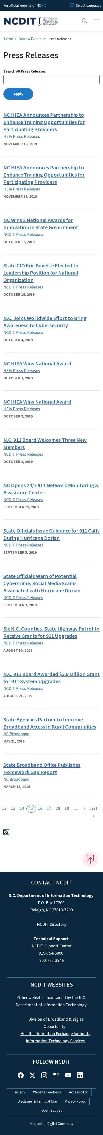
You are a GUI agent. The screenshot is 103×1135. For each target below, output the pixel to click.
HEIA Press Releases (21, 137)
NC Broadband (16, 734)
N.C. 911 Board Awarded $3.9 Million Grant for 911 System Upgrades (51, 677)
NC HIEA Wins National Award (37, 364)
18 (58, 808)
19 (67, 808)
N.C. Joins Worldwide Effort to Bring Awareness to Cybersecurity (44, 321)
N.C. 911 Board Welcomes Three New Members (45, 443)
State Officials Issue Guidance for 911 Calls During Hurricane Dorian (51, 534)
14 (22, 808)
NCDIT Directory (51, 924)
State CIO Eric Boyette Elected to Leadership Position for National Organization (41, 273)
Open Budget (51, 1110)
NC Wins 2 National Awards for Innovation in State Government (40, 223)
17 (49, 808)
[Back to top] (90, 859)
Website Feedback (47, 1092)
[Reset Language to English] (72, 5)
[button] (81, 21)
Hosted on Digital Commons (51, 1123)
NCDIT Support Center (51, 946)
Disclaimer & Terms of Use (37, 1101)
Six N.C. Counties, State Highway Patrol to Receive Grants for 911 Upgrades (51, 632)
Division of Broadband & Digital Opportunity (56, 1023)
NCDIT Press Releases (23, 235)
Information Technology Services (55, 1041)
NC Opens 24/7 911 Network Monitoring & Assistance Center (51, 489)
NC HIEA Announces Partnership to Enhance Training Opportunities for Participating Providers (44, 122)
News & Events (30, 39)
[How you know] (44, 5)
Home (8, 39)
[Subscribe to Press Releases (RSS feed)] (6, 833)
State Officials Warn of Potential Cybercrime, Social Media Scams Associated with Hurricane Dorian (41, 583)
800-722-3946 (51, 960)
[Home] (31, 16)
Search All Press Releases (24, 71)
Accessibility (78, 1092)
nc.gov (20, 1092)
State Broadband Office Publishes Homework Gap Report (41, 768)
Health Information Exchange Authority (55, 1034)
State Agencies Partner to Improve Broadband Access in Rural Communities (49, 723)
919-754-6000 (51, 953)
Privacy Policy (75, 1101)
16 (40, 808)
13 (13, 808)
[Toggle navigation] (96, 21)
